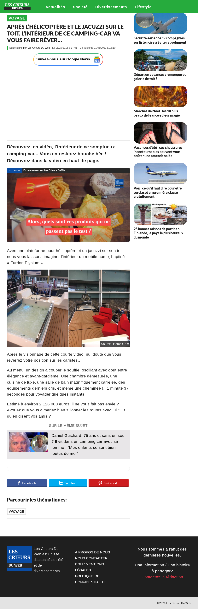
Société (80, 7)
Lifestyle (143, 7)
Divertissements (111, 7)
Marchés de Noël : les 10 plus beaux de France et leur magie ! (158, 113)
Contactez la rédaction (162, 577)
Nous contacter (91, 558)
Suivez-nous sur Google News (63, 59)
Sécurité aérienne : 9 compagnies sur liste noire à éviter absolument (160, 40)
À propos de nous (92, 552)
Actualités (55, 7)
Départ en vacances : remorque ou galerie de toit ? (160, 76)
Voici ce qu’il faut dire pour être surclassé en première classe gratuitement (158, 192)
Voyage (17, 18)
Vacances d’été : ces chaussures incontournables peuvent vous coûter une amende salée (158, 151)
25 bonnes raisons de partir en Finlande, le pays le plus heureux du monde (158, 233)
